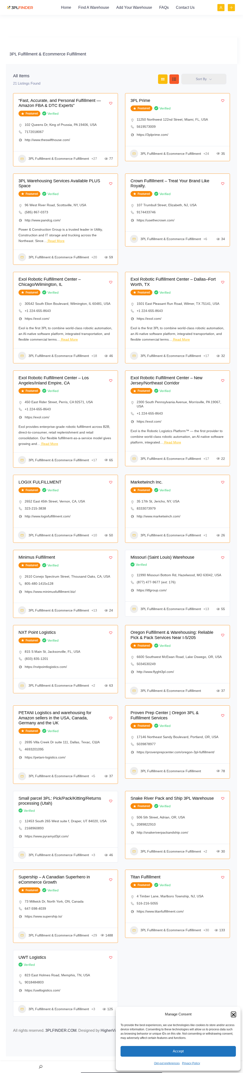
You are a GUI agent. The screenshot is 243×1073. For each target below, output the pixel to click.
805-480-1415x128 (39, 583)
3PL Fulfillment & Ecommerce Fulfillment (58, 158)
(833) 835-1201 (36, 659)
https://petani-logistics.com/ (45, 757)
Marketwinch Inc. (147, 482)
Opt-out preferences (167, 1063)
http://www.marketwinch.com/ (158, 516)
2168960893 (34, 828)
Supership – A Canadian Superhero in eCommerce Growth (54, 880)
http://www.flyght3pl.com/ (155, 672)
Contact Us (185, 7)
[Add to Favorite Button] (110, 103)
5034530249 (146, 664)
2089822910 (146, 824)
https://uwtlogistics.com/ (42, 990)
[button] (233, 1014)
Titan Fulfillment (145, 877)
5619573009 (146, 126)
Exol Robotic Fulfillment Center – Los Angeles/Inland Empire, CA (54, 380)
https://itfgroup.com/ (152, 590)
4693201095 (34, 749)
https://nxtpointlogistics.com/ (46, 667)
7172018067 (34, 132)
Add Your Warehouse (134, 7)
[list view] (174, 79)
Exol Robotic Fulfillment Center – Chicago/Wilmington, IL (50, 282)
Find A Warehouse (93, 7)
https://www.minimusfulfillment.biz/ (50, 592)
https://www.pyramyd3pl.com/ (47, 836)
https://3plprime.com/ (152, 135)
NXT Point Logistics (37, 632)
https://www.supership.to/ (43, 916)
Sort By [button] (201, 79)
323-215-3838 (35, 508)
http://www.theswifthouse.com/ (47, 140)
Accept (178, 1051)
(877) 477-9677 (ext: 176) (156, 582)
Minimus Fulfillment (37, 557)
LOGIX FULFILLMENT (40, 482)
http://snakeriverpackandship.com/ (162, 832)
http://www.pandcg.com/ (43, 220)
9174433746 (146, 212)
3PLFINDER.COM (60, 1030)
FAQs (164, 7)
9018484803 (34, 982)
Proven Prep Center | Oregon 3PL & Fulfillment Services (165, 715)
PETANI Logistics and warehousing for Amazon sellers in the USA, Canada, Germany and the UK (55, 717)
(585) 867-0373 (36, 212)
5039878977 (146, 744)
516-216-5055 (147, 903)
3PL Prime (140, 100)
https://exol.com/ (37, 318)
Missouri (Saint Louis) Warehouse (162, 557)
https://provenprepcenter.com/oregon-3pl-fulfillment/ (176, 752)
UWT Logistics (32, 957)
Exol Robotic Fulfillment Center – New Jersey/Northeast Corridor (166, 380)
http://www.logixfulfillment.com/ (47, 516)
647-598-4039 (35, 908)
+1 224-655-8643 (38, 311)
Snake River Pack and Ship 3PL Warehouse (172, 798)
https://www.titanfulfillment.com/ (160, 911)
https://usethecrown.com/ (155, 220)
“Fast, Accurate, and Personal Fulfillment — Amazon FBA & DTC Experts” (60, 103)
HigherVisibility (113, 1030)
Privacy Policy (191, 1063)
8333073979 (146, 508)
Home (66, 7)
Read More (56, 241)
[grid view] (163, 79)
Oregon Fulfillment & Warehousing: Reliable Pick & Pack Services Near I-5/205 (172, 635)
